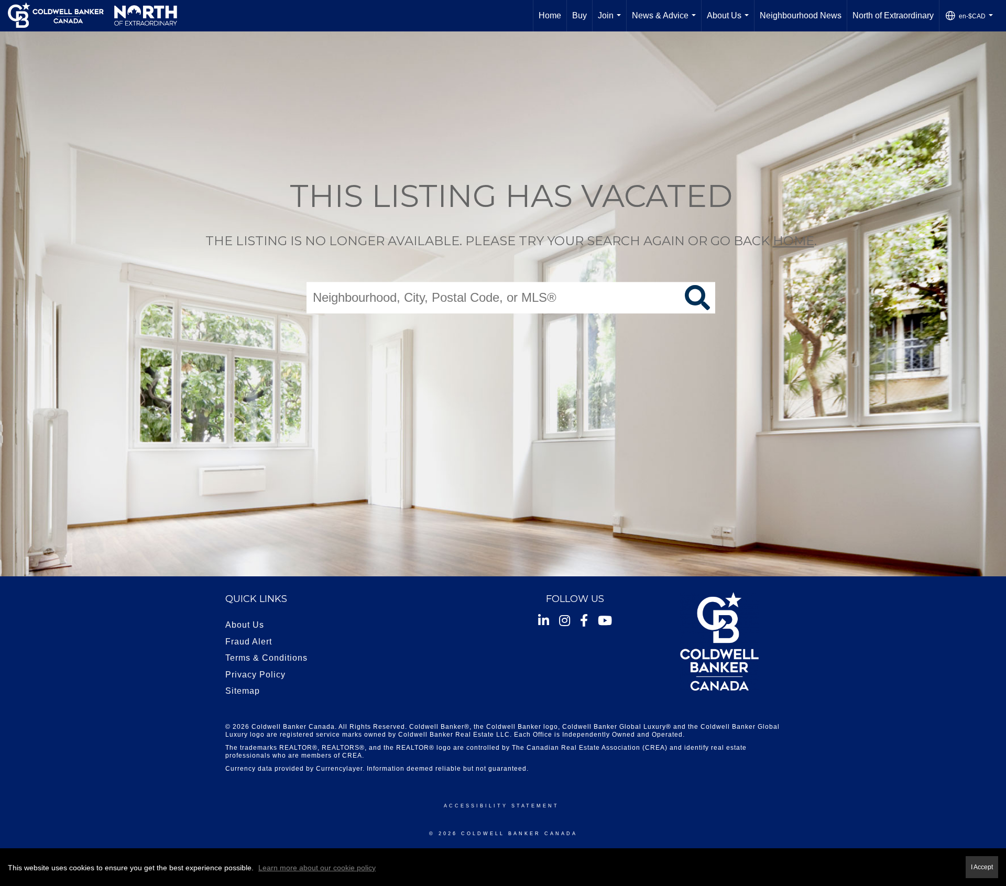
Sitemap (242, 690)
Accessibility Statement (501, 805)
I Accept (982, 866)
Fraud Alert (248, 641)
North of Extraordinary (893, 15)
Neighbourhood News (800, 15)
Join (611, 21)
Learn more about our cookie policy (317, 867)
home (793, 240)
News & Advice (666, 21)
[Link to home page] (92, 15)
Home (550, 15)
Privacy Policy (255, 674)
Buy (579, 15)
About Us (730, 21)
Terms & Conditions (266, 657)
